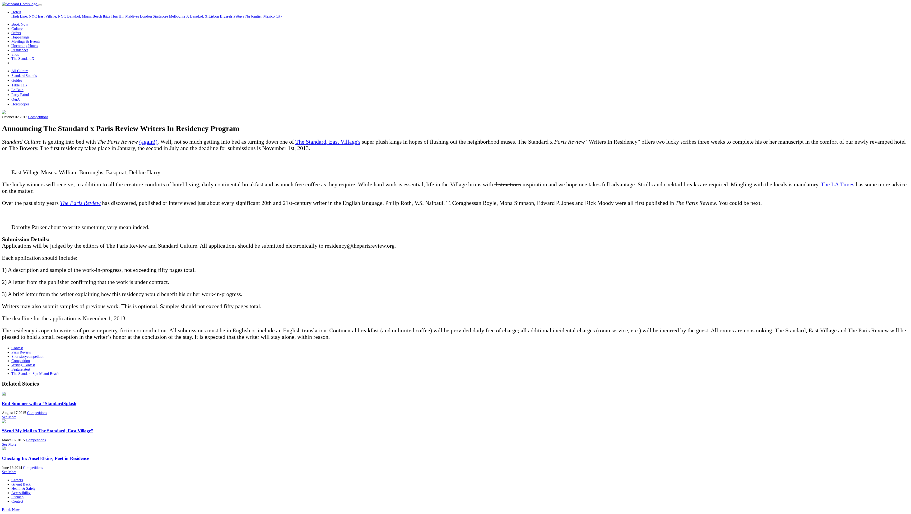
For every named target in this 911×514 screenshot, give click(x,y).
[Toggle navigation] (40, 5)
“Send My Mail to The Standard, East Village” (47, 430)
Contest (17, 348)
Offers (16, 33)
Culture (17, 29)
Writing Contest (23, 365)
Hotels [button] (16, 12)
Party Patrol (20, 95)
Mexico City (272, 16)
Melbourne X (179, 16)
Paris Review (21, 352)
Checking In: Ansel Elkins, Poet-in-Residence (45, 458)
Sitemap (17, 497)
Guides (16, 80)
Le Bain (17, 90)
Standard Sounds (24, 76)
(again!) (148, 142)
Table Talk (19, 85)
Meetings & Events (25, 41)
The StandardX (22, 59)
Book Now (19, 24)
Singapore (160, 16)
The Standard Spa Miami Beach (35, 374)
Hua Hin (117, 16)
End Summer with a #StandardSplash (39, 403)
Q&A (15, 99)
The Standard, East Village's (327, 142)
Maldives (132, 16)
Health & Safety (23, 488)
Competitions (38, 117)
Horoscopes (20, 104)
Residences (19, 50)
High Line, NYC (24, 16)
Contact (17, 501)
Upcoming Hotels (24, 46)
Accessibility (21, 493)
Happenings (20, 37)
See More (9, 417)
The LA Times (837, 184)
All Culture (19, 71)
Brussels (226, 16)
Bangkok (74, 16)
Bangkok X (199, 16)
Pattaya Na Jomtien (247, 16)
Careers (17, 480)
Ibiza (106, 16)
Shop (15, 54)
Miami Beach (92, 16)
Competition (20, 361)
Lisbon (214, 16)
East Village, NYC (52, 16)
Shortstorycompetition (27, 356)
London (146, 16)
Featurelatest (20, 369)
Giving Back (21, 484)
